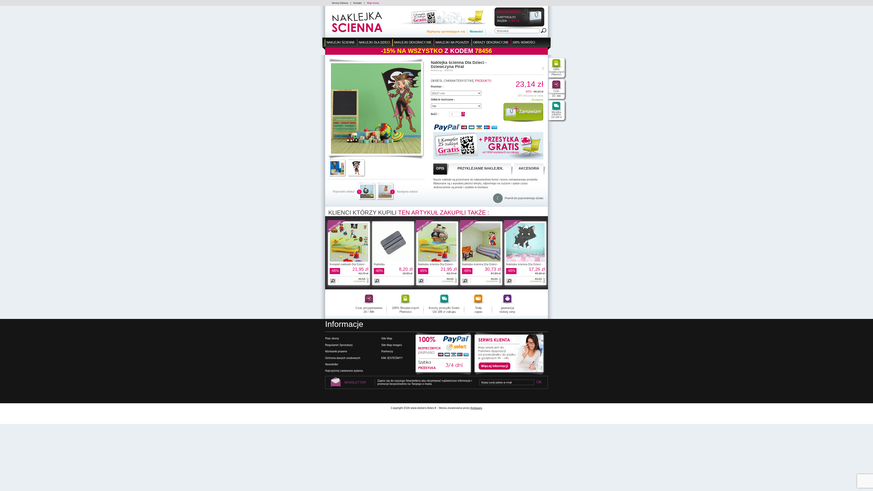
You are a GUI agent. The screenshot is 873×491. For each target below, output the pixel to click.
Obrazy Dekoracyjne (491, 42)
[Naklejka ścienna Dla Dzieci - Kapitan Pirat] (481, 260)
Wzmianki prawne (336, 351)
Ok (538, 382)
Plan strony (332, 338)
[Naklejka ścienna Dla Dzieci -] (425, 232)
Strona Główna (340, 3)
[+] (463, 113)
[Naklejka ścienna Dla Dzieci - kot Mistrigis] (525, 260)
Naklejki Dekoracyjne (412, 42)
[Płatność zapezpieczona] (443, 345)
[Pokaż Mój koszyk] (532, 23)
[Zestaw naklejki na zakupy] (439, 23)
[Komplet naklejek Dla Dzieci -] (337, 232)
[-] (463, 115)
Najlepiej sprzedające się (446, 31)
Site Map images (391, 345)
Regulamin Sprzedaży (339, 345)
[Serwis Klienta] (508, 374)
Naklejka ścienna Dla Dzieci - (436, 264)
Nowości (476, 31)
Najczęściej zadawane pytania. (344, 370)
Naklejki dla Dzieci (374, 42)
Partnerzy (387, 351)
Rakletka (379, 264)
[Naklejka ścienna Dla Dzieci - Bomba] (367, 197)
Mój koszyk (509, 12)
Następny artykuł (407, 191)
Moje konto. (373, 3)
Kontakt (357, 3)
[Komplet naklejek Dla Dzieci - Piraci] (349, 260)
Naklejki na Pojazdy (452, 42)
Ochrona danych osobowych (342, 358)
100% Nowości (523, 42)
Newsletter (331, 364)
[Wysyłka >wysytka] (443, 367)
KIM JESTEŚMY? (392, 358)
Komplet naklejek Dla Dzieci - (348, 264)
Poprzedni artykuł (343, 191)
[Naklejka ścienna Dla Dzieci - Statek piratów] (385, 197)
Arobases (476, 408)
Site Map (386, 338)
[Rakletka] (393, 260)
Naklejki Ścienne (340, 42)
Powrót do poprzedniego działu (523, 198)
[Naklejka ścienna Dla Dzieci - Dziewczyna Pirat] (376, 152)
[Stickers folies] (357, 31)
